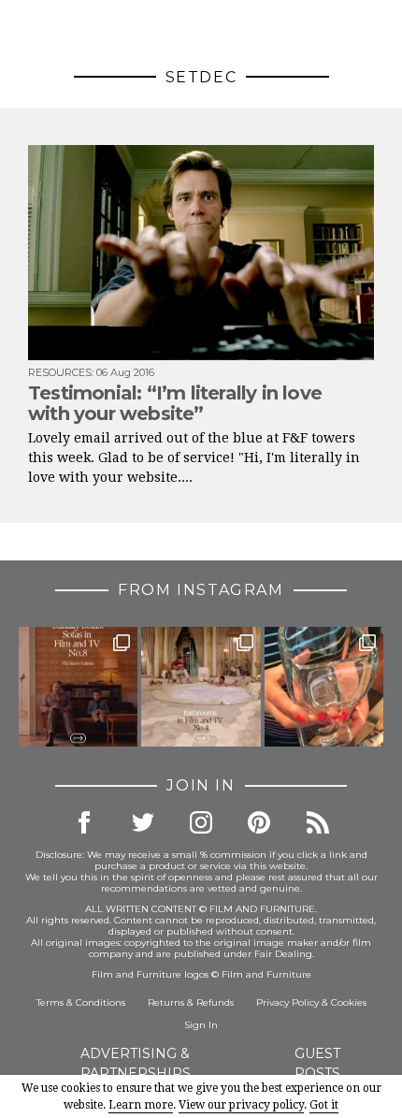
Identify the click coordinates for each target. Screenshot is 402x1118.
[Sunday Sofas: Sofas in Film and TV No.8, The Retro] (78, 686)
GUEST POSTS (317, 1063)
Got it (323, 1104)
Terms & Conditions (80, 1002)
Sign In (201, 1025)
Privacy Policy (287, 1002)
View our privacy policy (241, 1104)
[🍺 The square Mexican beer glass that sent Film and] (324, 686)
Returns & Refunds (191, 1002)
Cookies (348, 1002)
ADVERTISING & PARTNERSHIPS (135, 1063)
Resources (60, 372)
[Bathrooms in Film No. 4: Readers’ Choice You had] (200, 686)
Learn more (140, 1104)
